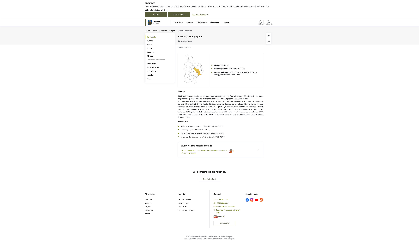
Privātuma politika (184, 200)
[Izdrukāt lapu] (268, 36)
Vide (148, 79)
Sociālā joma (151, 71)
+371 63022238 (222, 200)
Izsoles (147, 214)
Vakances (148, 200)
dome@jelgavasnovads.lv (225, 206)
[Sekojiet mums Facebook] (247, 200)
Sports (149, 48)
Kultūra (150, 45)
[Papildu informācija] (224, 216)
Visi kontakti (224, 223)
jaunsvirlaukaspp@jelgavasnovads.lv (213, 150)
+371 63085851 (190, 151)
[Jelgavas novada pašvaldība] (155, 22)
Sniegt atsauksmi (209, 179)
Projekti (147, 207)
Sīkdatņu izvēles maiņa (186, 210)
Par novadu (151, 37)
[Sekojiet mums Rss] (261, 200)
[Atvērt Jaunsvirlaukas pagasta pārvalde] (257, 149)
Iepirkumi (148, 203)
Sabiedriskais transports (156, 60)
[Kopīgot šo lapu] (268, 41)
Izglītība (150, 41)
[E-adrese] (233, 151)
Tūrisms (150, 56)
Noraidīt (156, 14)
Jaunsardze (151, 64)
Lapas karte (182, 207)
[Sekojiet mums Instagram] (251, 200)
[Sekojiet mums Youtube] (256, 200)
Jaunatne (150, 52)
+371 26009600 (222, 203)
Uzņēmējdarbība (153, 67)
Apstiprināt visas (179, 14)
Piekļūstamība (183, 203)
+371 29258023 (190, 153)
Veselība (150, 75)
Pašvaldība (149, 210)
